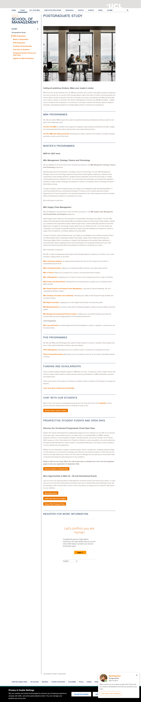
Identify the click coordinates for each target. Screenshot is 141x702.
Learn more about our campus (55, 498)
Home (14, 10)
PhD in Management (50, 350)
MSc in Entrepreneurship (52, 268)
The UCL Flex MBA (49, 127)
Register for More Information (23, 58)
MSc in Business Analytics (52, 261)
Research (70, 10)
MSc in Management (50, 277)
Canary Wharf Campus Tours (55, 504)
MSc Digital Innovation (51, 302)
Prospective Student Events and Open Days (24, 54)
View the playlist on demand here (56, 469)
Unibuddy (102, 403)
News (100, 10)
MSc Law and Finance (51, 325)
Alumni (110, 10)
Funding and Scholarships (22, 46)
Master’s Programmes (20, 39)
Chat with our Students (21, 49)
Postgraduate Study (19, 32)
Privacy (81, 682)
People (81, 10)
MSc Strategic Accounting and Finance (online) (60, 314)
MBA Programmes (19, 36)
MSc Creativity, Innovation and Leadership (58, 295)
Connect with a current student (56, 411)
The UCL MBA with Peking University (56, 134)
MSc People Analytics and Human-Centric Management (62, 288)
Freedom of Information (58, 682)
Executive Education (52, 10)
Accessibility (72, 682)
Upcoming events (51, 493)
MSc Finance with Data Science (54, 282)
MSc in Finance (48, 273)
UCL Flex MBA (35, 10)
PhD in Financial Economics (53, 354)
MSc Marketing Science (51, 307)
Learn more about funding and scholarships (58, 388)
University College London (115, 5)
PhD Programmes (19, 43)
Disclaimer (45, 682)
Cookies (89, 682)
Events (91, 10)
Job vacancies (34, 682)
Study (22, 10)
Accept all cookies (81, 694)
